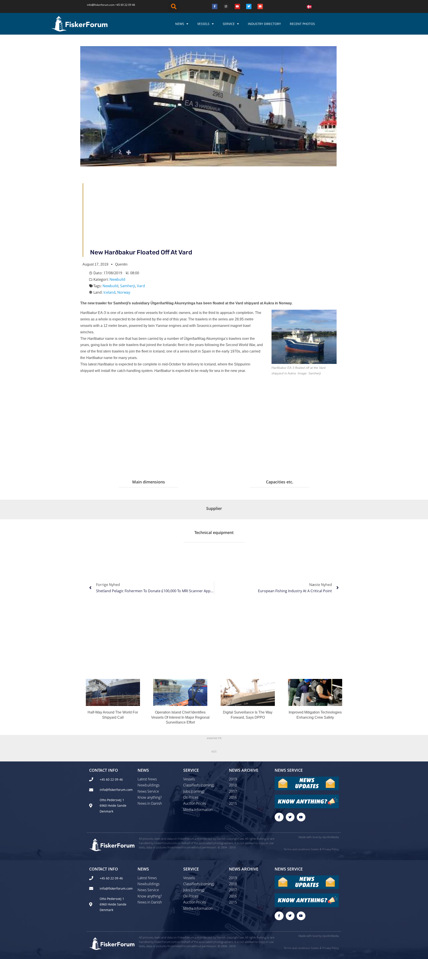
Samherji (127, 285)
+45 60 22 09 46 (125, 5)
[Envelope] (260, 6)
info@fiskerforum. (98, 5)
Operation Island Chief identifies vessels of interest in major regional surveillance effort (180, 717)
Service (229, 24)
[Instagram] (226, 6)
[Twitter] (248, 6)
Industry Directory (264, 24)
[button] (174, 6)
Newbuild (117, 279)
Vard (141, 285)
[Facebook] (214, 6)
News (179, 24)
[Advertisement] (218, 214)
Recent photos (302, 24)
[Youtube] (237, 6)
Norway (123, 292)
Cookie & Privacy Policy (325, 849)
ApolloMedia (330, 837)
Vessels (203, 24)
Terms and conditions (297, 849)
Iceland (109, 292)
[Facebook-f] (279, 817)
